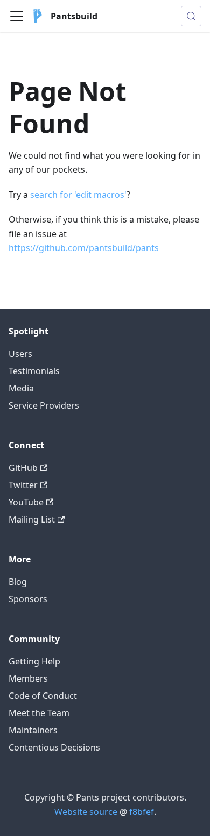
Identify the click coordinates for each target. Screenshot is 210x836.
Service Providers (44, 405)
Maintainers (33, 730)
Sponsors (28, 599)
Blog (18, 582)
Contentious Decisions (54, 747)
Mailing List (32, 519)
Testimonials (34, 371)
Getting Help (34, 661)
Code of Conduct (43, 696)
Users (20, 354)
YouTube (26, 502)
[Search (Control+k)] (191, 16)
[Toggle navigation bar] (17, 16)
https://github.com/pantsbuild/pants (84, 248)
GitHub (23, 468)
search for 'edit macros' (78, 195)
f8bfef (141, 812)
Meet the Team (39, 713)
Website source (85, 812)
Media (21, 388)
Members (28, 678)
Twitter (23, 485)
